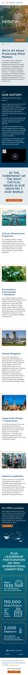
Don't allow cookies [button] (14, 668)
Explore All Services (14, 200)
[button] (14, 672)
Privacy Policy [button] (14, 665)
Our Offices (7, 525)
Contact (20, 654)
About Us (7, 654)
